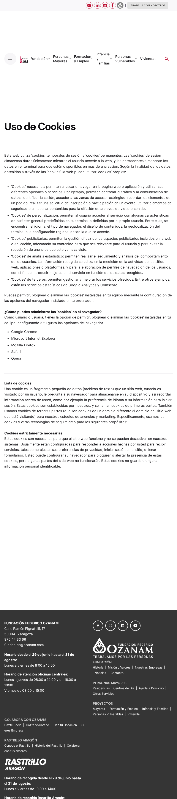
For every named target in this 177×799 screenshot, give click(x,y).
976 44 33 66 (15, 639)
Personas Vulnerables (108, 714)
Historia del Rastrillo (48, 745)
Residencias (102, 688)
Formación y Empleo (123, 709)
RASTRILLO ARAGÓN (20, 740)
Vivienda (134, 714)
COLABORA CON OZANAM (25, 719)
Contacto (117, 673)
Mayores (99, 709)
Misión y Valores (119, 667)
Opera (16, 358)
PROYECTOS (103, 703)
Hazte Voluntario (37, 725)
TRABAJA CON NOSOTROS (147, 5)
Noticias (101, 673)
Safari (16, 351)
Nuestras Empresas (148, 667)
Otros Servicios (104, 693)
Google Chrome (24, 332)
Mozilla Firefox (23, 345)
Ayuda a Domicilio (151, 688)
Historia (98, 667)
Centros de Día (123, 688)
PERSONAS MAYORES (109, 683)
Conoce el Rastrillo (17, 745)
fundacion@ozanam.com (24, 645)
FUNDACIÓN (102, 662)
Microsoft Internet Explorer (33, 338)
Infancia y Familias (155, 709)
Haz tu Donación (65, 725)
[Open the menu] (10, 59)
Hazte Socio (13, 725)
